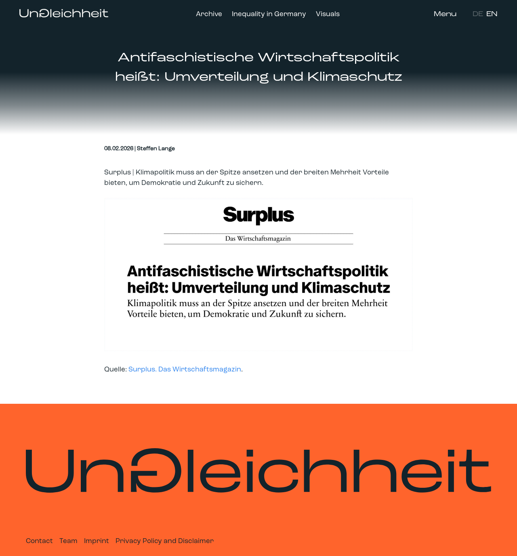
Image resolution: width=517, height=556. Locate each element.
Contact (39, 541)
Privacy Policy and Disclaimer (165, 541)
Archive (209, 14)
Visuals (328, 14)
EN (492, 14)
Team (68, 541)
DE (478, 14)
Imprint (96, 541)
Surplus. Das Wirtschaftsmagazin (184, 369)
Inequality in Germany (269, 14)
